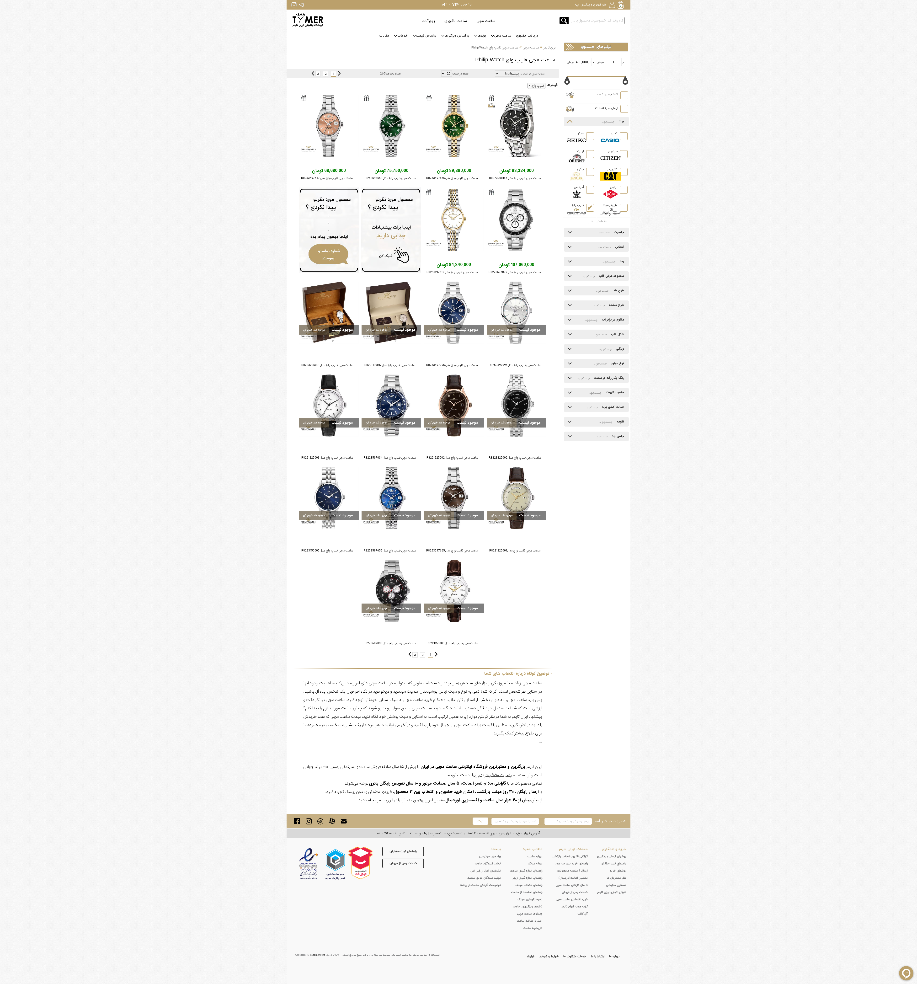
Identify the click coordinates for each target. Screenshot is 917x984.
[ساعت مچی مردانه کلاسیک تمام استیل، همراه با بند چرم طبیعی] (329, 313)
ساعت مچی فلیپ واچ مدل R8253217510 (452, 272)
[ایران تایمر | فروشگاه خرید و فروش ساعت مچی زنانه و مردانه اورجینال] (308, 20)
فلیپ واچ (537, 85)
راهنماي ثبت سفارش (613, 864)
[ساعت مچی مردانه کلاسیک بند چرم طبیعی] (454, 405)
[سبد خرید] (621, 5)
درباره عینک (535, 864)
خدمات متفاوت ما (574, 956)
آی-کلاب (582, 914)
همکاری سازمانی (616, 885)
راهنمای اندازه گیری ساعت (526, 871)
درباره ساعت (535, 856)
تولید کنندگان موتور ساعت (484, 878)
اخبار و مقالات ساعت (529, 921)
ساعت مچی (485, 21)
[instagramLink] (308, 821)
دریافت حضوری (527, 35)
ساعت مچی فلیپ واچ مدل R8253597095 (452, 365)
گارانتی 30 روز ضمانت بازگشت (570, 856)
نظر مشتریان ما (616, 878)
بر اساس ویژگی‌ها (457, 35)
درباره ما (614, 956)
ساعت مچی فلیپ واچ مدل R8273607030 (390, 643)
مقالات (384, 35)
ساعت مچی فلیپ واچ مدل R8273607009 (515, 272)
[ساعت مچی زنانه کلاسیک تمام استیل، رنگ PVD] (454, 220)
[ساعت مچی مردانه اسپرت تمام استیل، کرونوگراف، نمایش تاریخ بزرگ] (516, 220)
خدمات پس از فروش (403, 863)
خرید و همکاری (614, 849)
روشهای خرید (618, 871)
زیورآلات (428, 21)
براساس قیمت (426, 35)
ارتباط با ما (597, 956)
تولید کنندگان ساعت (488, 864)
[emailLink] (344, 821)
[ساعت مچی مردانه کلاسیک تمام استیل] (516, 313)
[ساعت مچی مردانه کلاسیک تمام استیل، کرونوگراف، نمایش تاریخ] (516, 126)
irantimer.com (317, 955)
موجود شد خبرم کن (501, 330)
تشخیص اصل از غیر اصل (485, 871)
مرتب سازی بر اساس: (532, 74)
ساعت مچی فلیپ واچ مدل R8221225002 (452, 457)
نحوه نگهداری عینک (529, 899)
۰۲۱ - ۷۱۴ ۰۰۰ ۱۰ (457, 4)
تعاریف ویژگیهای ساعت (527, 907)
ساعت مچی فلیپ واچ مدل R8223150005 (327, 550)
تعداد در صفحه (460, 74)
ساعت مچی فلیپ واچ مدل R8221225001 (514, 550)
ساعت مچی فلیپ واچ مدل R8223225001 (327, 365)
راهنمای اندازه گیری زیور (527, 878)
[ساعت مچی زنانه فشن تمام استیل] (391, 498)
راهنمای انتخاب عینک (528, 885)
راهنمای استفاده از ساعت (526, 892)
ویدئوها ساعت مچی (529, 914)
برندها (482, 35)
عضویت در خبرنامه (610, 821)
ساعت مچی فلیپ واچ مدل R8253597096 (515, 365)
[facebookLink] (297, 821)
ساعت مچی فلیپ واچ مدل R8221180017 (389, 365)
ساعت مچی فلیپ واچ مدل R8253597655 (390, 550)
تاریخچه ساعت (532, 928)
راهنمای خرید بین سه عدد (571, 864)
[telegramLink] (320, 821)
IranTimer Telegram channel (301, 4)
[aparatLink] (332, 821)
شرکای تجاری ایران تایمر (611, 892)
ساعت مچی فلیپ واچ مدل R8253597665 (452, 550)
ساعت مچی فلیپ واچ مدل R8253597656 (452, 178)
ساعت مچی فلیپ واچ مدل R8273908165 (515, 178)
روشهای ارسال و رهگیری (611, 856)
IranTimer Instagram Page (294, 4)
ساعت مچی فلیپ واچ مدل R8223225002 (515, 457)
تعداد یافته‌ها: (393, 74)
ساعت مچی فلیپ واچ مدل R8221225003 (327, 457)
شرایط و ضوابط (549, 956)
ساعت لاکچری (455, 21)
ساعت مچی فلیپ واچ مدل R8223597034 (390, 457)
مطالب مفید (532, 849)
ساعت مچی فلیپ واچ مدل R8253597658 (390, 178)
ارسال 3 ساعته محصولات (572, 871)
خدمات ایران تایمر (573, 849)
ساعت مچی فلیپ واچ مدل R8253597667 (327, 178)
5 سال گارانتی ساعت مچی (572, 885)
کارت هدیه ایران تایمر (574, 907)
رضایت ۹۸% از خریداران (493, 775)
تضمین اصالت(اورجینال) (573, 878)
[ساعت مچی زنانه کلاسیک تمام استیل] (454, 126)
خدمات (402, 35)
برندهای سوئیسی (490, 856)
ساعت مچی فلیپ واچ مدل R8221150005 (452, 643)
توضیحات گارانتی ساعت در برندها (480, 885)
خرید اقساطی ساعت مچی (572, 899)
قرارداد (530, 956)
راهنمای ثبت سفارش (403, 851)
